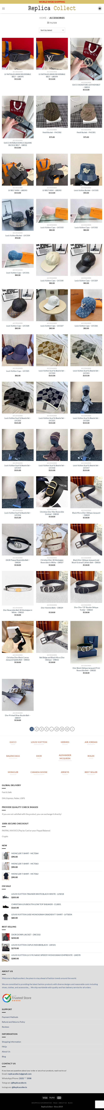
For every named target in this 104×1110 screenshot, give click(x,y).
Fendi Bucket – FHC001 (86, 132)
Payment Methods (10, 1017)
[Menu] (3, 8)
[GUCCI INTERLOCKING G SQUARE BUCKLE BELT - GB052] (18, 117)
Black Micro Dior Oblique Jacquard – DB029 (86, 514)
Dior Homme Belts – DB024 (52, 608)
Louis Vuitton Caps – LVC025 (17, 371)
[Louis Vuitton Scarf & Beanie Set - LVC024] (52, 350)
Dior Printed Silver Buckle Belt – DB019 (17, 716)
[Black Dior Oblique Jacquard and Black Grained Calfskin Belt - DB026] (86, 540)
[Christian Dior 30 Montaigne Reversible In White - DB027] (52, 540)
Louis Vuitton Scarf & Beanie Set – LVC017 (86, 466)
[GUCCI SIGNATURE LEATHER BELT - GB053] (86, 59)
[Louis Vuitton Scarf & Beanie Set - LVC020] (86, 398)
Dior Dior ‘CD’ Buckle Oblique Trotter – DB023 (86, 608)
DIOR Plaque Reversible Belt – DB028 (18, 561)
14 (67, 729)
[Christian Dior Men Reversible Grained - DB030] (52, 491)
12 (57, 729)
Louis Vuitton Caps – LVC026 (86, 326)
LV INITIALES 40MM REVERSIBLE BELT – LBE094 (52, 75)
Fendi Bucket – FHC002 (52, 132)
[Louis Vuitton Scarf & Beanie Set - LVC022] (18, 398)
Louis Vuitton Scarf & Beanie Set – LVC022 (17, 419)
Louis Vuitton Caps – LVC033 (51, 227)
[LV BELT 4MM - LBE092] (52, 170)
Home (42, 17)
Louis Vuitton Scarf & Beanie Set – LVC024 (52, 372)
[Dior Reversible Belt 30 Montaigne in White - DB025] (18, 588)
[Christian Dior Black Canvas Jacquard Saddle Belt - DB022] (18, 637)
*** (25, 1078)
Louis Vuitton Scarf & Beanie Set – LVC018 (52, 466)
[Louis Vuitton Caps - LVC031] (18, 256)
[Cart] (100, 8)
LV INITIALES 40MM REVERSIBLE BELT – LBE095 (17, 75)
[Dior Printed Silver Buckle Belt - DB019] (18, 695)
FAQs (4, 1046)
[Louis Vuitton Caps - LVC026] (86, 305)
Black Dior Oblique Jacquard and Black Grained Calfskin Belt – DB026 (86, 561)
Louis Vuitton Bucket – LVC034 (17, 235)
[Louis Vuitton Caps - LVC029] (86, 260)
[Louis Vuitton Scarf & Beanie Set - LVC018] (52, 445)
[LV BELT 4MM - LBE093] (18, 170)
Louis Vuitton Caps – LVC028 (17, 326)
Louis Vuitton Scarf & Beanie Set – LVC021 (52, 419)
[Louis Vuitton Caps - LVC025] (18, 350)
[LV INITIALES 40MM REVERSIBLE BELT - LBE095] (18, 54)
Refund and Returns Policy (13, 1022)
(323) (21, 1078)
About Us (6, 1051)
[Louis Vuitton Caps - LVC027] (52, 305)
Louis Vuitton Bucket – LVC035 (86, 190)
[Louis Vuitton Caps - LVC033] (52, 211)
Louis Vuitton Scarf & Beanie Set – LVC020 (86, 419)
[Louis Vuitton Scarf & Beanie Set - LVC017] (86, 445)
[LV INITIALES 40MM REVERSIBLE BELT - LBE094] (52, 54)
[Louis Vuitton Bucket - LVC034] (18, 215)
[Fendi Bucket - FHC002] (52, 112)
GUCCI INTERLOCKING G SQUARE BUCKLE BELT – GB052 (18, 144)
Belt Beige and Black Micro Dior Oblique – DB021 (52, 658)
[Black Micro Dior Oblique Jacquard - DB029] (86, 492)
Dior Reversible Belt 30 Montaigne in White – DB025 (17, 611)
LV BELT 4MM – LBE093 (17, 190)
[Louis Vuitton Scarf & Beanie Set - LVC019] (18, 445)
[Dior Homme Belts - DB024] (52, 587)
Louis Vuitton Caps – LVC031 (17, 273)
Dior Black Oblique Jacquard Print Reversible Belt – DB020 (86, 669)
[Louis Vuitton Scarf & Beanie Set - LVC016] (18, 492)
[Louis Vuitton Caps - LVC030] (52, 260)
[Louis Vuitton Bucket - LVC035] (86, 170)
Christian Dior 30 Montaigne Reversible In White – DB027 (52, 561)
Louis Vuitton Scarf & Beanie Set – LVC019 (17, 466)
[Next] (72, 729)
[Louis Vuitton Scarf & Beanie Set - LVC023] (86, 350)
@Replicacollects (18, 1082)
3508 (28, 1078)
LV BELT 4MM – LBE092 (51, 190)
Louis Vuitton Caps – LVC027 (51, 326)
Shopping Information (11, 1041)
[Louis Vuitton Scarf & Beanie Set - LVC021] (52, 398)
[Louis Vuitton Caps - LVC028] (18, 305)
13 (62, 729)
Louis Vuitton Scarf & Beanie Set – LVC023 (86, 372)
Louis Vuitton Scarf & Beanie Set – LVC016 (17, 514)
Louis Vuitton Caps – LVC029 (86, 280)
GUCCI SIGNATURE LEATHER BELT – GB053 (86, 86)
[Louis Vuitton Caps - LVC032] (86, 211)
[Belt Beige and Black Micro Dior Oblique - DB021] (52, 637)
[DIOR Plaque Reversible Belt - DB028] (18, 540)
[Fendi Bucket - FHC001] (86, 112)
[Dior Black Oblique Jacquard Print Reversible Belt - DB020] (86, 642)
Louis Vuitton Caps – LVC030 (51, 280)
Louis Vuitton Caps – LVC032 (86, 227)
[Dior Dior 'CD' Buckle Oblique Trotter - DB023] (86, 587)
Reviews (5, 1027)
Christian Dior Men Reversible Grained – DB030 (52, 513)
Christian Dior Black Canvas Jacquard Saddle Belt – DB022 (18, 658)
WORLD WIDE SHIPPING (52, 1)
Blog (4, 1056)
